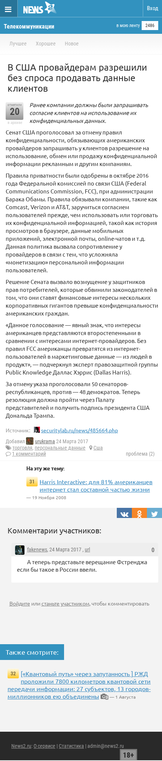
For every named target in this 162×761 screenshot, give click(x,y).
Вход (152, 8)
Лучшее (18, 44)
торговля (22, 448)
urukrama (45, 441)
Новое (72, 44)
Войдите (19, 603)
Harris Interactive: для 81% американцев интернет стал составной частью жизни (96, 485)
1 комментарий (29, 454)
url (87, 550)
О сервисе (44, 746)
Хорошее (46, 44)
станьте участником (65, 603)
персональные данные (60, 448)
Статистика (71, 746)
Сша (98, 448)
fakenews (37, 550)
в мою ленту (128, 25)
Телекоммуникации (29, 26)
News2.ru (21, 746)
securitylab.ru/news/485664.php (79, 430)
